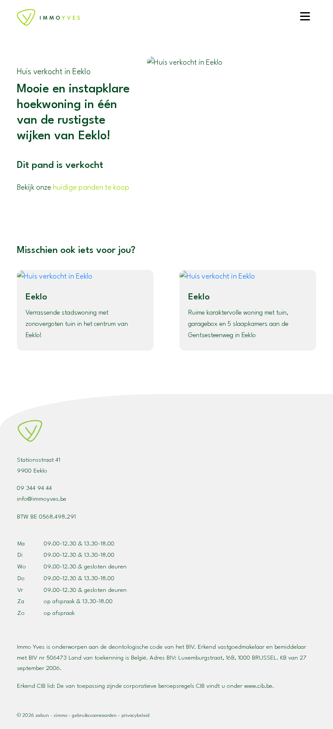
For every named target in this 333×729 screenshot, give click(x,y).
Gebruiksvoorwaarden (94, 715)
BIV (170, 658)
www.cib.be (258, 686)
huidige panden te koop (91, 187)
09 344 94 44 (34, 488)
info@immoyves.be (41, 499)
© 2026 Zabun (33, 715)
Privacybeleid (135, 715)
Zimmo (60, 715)
